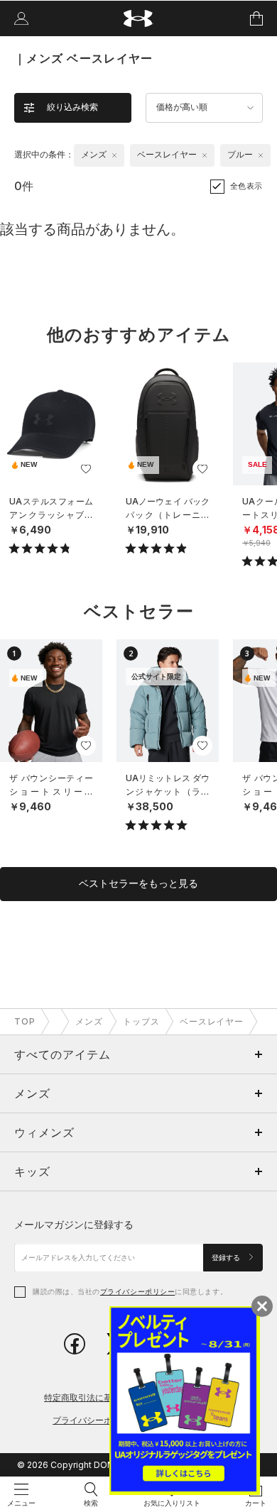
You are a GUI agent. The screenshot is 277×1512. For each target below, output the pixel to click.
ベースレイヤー (212, 1021)
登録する (227, 1258)
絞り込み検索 (72, 107)
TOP (25, 1021)
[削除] (114, 155)
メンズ (89, 1021)
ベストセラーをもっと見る (138, 883)
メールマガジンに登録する (74, 1224)
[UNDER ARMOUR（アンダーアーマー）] (138, 19)
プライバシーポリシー (137, 1291)
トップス (141, 1021)
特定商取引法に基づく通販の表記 (108, 1397)
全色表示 (246, 186)
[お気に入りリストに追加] (86, 469)
